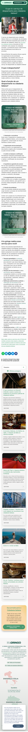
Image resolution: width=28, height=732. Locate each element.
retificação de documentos (11, 282)
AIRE (17, 327)
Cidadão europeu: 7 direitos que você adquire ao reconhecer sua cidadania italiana (13, 511)
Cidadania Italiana (14, 610)
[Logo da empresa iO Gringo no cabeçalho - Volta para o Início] (7, 2)
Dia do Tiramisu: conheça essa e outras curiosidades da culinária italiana (13, 581)
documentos (7, 272)
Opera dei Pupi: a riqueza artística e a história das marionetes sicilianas (13, 471)
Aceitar (18, 726)
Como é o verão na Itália (10, 545)
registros (19, 317)
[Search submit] (23, 367)
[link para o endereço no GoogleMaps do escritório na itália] (14, 678)
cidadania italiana (21, 303)
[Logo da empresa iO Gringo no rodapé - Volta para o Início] (14, 643)
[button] (25, 2)
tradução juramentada (17, 300)
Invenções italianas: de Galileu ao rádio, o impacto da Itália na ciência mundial (13, 432)
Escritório (14, 688)
